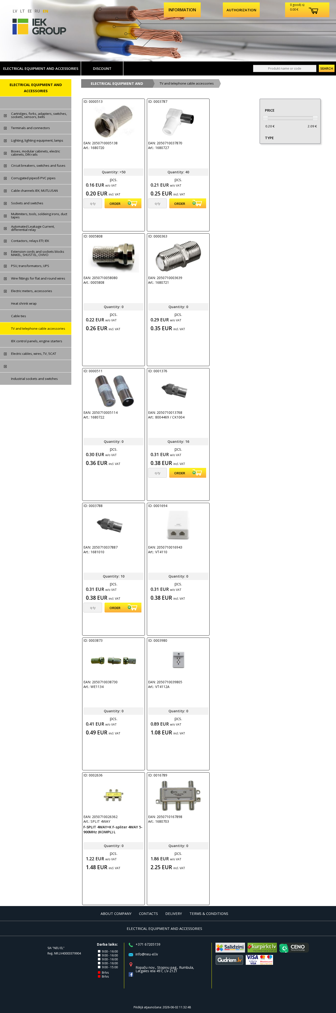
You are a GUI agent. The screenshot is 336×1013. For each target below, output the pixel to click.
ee (30, 11)
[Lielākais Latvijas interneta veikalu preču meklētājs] (262, 951)
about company (116, 913)
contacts (148, 913)
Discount (102, 68)
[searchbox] (284, 68)
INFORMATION (182, 10)
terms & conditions (208, 913)
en (45, 11)
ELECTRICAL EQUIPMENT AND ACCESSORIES (40, 68)
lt (22, 11)
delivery (173, 913)
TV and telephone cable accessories (187, 83)
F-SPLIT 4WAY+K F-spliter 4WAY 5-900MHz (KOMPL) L (112, 829)
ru (37, 11)
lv (15, 11)
